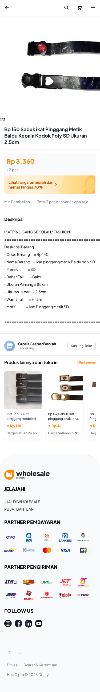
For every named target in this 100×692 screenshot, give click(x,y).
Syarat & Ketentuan (40, 664)
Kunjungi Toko (81, 346)
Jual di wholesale (22, 501)
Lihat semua (86, 362)
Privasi (12, 664)
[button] (15, 653)
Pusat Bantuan (19, 509)
